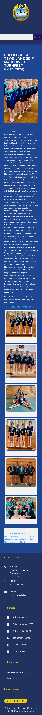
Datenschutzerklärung (18, 672)
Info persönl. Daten (21, 638)
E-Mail (13, 591)
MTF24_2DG (26, 307)
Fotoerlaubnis (19, 651)
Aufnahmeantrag (20, 617)
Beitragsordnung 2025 (23, 624)
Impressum (12, 678)
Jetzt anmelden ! (17, 701)
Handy (13, 581)
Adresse (13, 566)
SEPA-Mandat (19, 645)
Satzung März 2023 (22, 631)
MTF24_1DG (16, 307)
